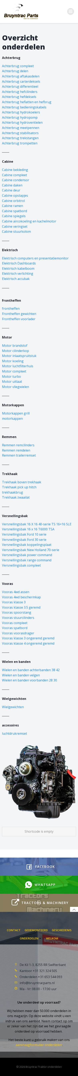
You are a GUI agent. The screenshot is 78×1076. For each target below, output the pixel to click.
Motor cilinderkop (15, 351)
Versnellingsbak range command (26, 560)
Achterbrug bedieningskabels (24, 107)
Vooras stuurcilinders (18, 617)
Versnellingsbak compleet (21, 565)
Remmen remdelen (16, 450)
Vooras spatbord (14, 628)
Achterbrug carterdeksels (21, 81)
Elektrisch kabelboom (18, 268)
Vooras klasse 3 (14, 602)
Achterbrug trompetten (19, 143)
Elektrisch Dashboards (19, 263)
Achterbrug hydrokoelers (21, 112)
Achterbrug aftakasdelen (20, 76)
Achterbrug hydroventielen (22, 122)
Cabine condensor (15, 180)
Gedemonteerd (36, 930)
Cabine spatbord (14, 211)
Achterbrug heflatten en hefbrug (26, 102)
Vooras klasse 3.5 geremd (21, 607)
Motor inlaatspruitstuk (19, 356)
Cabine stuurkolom (16, 231)
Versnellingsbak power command (27, 555)
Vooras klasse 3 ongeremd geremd (28, 638)
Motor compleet (14, 371)
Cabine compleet (14, 175)
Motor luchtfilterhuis (17, 366)
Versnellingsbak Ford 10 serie (24, 534)
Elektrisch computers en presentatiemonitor (35, 258)
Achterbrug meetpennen (20, 127)
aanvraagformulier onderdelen (39, 1045)
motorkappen (12, 418)
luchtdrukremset (14, 733)
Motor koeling (13, 361)
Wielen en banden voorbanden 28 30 (29, 680)
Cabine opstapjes (15, 195)
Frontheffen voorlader (18, 319)
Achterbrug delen (15, 71)
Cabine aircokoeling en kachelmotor (29, 221)
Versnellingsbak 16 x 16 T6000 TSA (28, 529)
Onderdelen (29, 938)
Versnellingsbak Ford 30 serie (24, 539)
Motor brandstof (14, 345)
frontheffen (11, 308)
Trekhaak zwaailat (16, 497)
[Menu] (70, 11)
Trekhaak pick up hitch (19, 487)
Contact (14, 930)
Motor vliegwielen (15, 387)
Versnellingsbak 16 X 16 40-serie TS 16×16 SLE (36, 524)
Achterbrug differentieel (20, 86)
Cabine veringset (14, 226)
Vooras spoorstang (16, 612)
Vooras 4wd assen (15, 592)
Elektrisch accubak (16, 279)
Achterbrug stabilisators (20, 133)
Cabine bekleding (15, 170)
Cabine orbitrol (13, 201)
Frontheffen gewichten (19, 314)
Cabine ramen (12, 206)
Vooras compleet (14, 623)
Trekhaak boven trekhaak (21, 482)
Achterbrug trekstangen (20, 138)
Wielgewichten (13, 707)
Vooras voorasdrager (18, 633)
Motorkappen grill (16, 413)
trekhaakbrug (12, 492)
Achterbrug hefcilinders (19, 91)
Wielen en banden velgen (21, 675)
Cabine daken (12, 185)
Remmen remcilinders (18, 445)
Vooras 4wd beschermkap (21, 597)
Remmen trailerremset (19, 455)
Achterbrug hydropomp (20, 117)
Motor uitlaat (12, 381)
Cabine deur (11, 190)
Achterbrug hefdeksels (19, 97)
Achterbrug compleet (18, 66)
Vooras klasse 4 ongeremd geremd (28, 643)
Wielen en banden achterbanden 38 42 (31, 670)
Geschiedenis (61, 930)
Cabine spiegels (14, 216)
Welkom (52, 938)
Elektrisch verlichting (17, 273)
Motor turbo (11, 376)
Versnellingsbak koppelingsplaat (26, 544)
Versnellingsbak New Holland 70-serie (30, 550)
